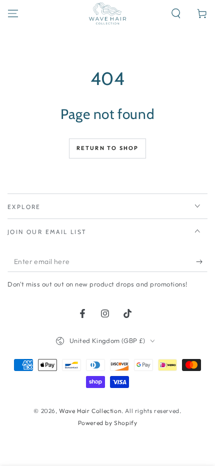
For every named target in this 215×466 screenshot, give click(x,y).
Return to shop (107, 148)
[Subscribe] (202, 262)
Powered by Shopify (108, 422)
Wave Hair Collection (90, 410)
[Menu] (13, 13)
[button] (176, 13)
